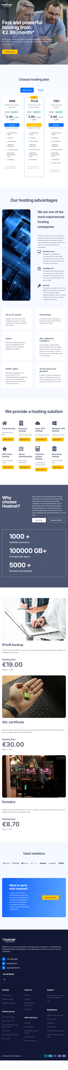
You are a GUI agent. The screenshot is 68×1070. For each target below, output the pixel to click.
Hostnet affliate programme (30, 1004)
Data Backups (29, 1037)
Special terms (51, 1027)
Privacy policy (51, 1019)
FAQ (48, 1001)
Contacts (27, 999)
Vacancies (28, 1009)
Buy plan (12, 125)
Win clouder (6, 1038)
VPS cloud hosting (7, 455)
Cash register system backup (32, 1032)
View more (7, 439)
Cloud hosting (8, 428)
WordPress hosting (8, 1003)
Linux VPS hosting (40, 429)
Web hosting (27, 90)
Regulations (51, 1023)
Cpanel (8, 339)
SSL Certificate (29, 1027)
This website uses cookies (55, 1031)
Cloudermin (6, 1031)
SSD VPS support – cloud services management (55, 996)
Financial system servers (10, 1035)
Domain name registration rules (55, 1036)
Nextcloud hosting (57, 455)
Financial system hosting (39, 456)
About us (27, 995)
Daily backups (45, 315)
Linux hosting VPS (8, 1021)
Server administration (25, 455)
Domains (27, 1023)
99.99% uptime (12, 369)
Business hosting (41, 90)
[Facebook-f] (4, 979)
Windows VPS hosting (58, 429)
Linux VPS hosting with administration (9, 1026)
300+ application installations (46, 340)
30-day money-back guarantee (47, 370)
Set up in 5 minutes (13, 315)
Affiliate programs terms (55, 1015)
